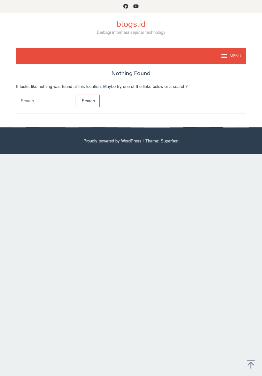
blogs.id (131, 24)
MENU (235, 56)
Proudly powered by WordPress (112, 141)
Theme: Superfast (162, 141)
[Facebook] (126, 6)
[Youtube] (136, 6)
